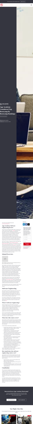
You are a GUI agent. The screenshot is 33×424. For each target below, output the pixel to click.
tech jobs (14, 244)
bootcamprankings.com (5, 223)
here (6, 300)
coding (13, 230)
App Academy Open (9, 279)
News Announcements (3, 116)
